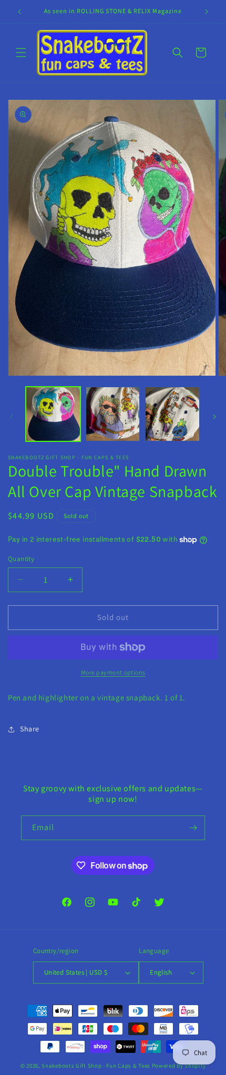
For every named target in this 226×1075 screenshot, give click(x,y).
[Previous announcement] (19, 11)
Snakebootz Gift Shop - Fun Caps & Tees (96, 1065)
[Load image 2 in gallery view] (113, 414)
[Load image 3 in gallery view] (172, 414)
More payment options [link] (113, 672)
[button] (21, 52)
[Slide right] (214, 416)
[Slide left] (11, 416)
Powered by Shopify (179, 1065)
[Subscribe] (192, 827)
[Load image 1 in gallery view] (53, 414)
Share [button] (29, 728)
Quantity (21, 558)
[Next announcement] (206, 11)
